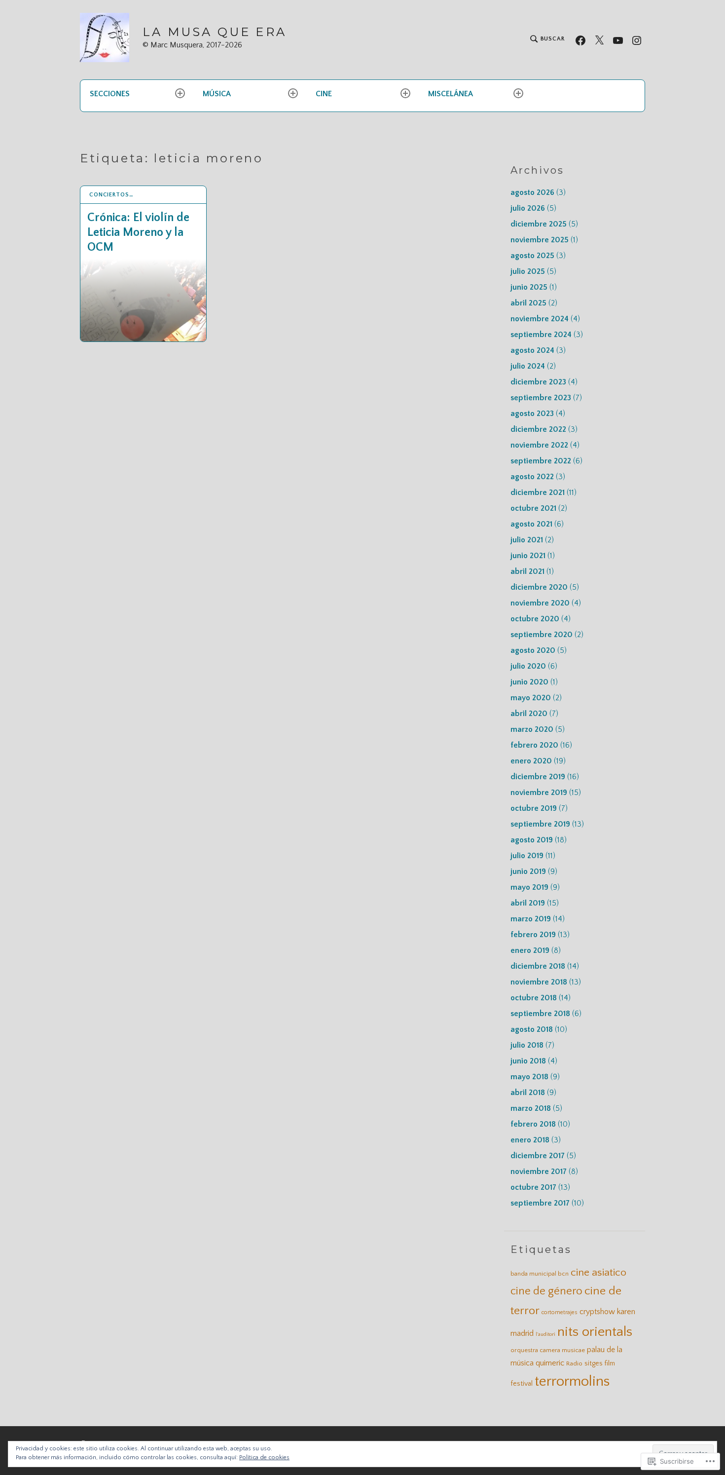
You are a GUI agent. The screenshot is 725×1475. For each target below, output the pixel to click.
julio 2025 (533, 271)
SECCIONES (110, 93)
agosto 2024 (538, 350)
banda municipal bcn (539, 1273)
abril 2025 (533, 303)
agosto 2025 (538, 255)
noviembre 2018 (545, 982)
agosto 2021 (537, 524)
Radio (574, 1363)
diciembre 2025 (544, 224)
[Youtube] (618, 39)
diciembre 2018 (544, 966)
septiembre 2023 (546, 397)
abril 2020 (534, 713)
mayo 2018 (535, 1076)
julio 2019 (532, 855)
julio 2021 (532, 539)
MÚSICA (217, 93)
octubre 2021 (538, 508)
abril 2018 (533, 1092)
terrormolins (572, 1381)
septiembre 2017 (547, 1203)
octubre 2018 (540, 997)
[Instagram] (636, 39)
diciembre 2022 (544, 429)
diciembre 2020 (544, 587)
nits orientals (594, 1331)
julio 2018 (532, 1045)
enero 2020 (538, 760)
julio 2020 (533, 666)
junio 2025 (533, 287)
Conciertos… (111, 194)
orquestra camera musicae (547, 1350)
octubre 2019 (539, 808)
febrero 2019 (540, 934)
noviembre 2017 (544, 1171)
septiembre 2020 (546, 634)
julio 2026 (533, 208)
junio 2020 (534, 682)
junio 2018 (533, 1061)
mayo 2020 (536, 697)
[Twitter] (599, 39)
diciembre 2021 (543, 492)
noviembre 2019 (545, 792)
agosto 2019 (538, 839)
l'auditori (545, 1334)
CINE (324, 93)
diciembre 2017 (543, 1155)
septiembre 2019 (547, 824)
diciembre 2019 (544, 776)
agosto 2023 (537, 413)
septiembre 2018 (545, 1013)
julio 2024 (533, 366)
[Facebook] (580, 39)
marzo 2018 (536, 1108)
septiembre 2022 (546, 460)
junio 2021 (532, 555)
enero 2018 (535, 1139)
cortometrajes (560, 1312)
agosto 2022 (537, 476)
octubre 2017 (540, 1187)
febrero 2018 (540, 1124)
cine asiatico (598, 1273)
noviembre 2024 (545, 318)
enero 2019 (535, 950)
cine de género (546, 1291)
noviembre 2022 (545, 445)
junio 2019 (533, 871)
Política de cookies (264, 1457)
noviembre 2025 (544, 239)
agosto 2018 (538, 1029)
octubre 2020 (540, 618)
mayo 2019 (535, 887)
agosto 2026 (538, 192)
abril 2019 (534, 903)
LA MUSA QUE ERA (215, 31)
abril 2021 (532, 571)
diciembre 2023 (544, 382)
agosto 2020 (538, 650)
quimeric (550, 1363)
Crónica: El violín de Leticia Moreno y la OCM (138, 232)
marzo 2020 (537, 729)
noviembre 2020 (545, 603)
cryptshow (597, 1312)
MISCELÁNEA (450, 93)
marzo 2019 (537, 918)
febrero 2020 (541, 745)
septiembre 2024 (546, 334)
